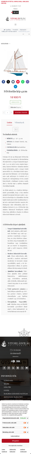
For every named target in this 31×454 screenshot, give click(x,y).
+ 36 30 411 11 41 (16, 6)
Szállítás (7, 387)
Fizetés (6, 390)
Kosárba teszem (21, 112)
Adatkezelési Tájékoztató (13, 397)
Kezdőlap (8, 30)
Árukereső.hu (15, 356)
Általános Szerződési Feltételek (16, 394)
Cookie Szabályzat (15, 436)
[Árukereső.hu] (15, 354)
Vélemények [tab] (19, 122)
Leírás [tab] (9, 122)
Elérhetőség (8, 380)
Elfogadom (15, 441)
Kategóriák (4, 43)
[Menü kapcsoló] (15, 24)
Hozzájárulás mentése (15, 445)
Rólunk (6, 384)
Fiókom (15, 9)
